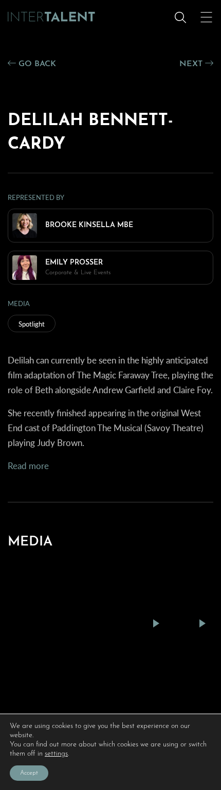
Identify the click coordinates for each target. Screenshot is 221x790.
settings (56, 754)
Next (192, 64)
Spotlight (32, 324)
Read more (28, 465)
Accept (29, 773)
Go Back (36, 64)
